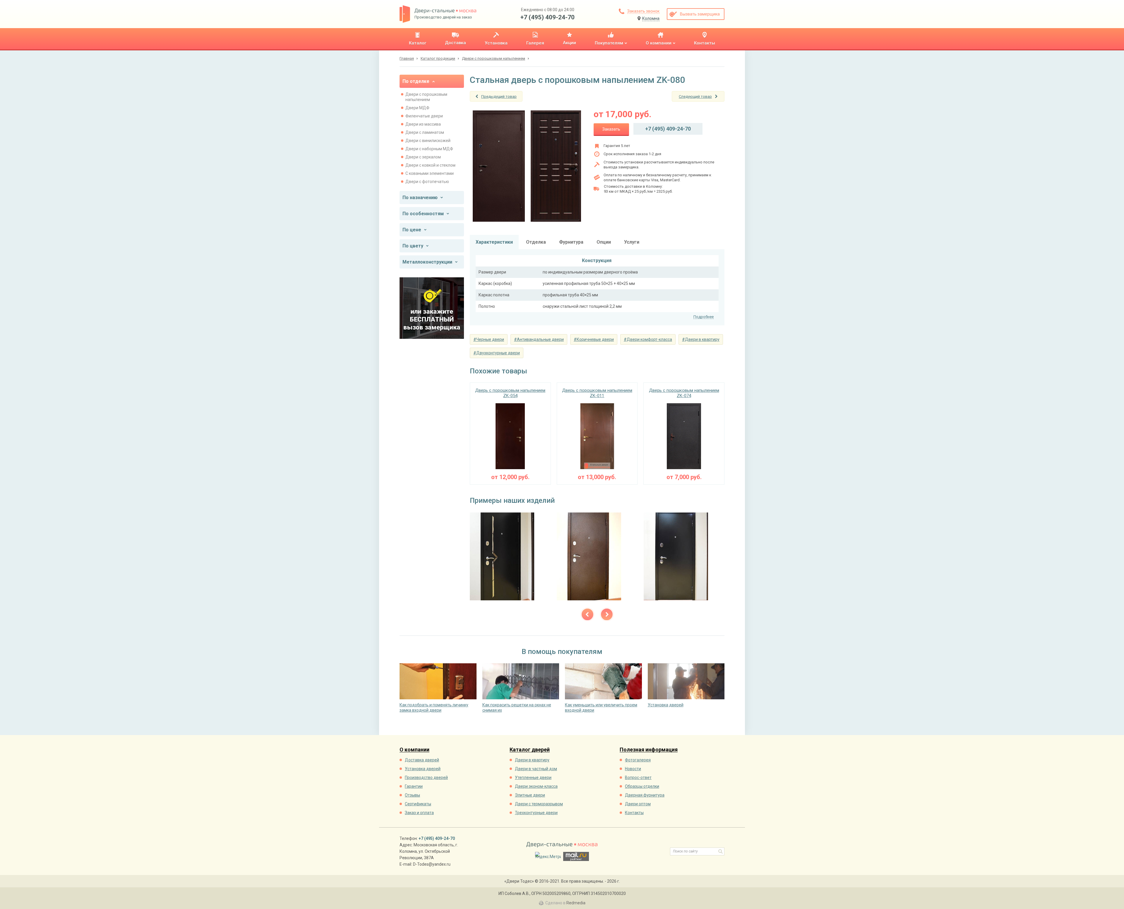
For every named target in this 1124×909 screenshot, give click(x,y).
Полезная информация (649, 749)
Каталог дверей (530, 749)
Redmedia (575, 903)
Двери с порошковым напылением (426, 97)
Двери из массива (423, 124)
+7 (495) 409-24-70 (547, 17)
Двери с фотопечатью (427, 181)
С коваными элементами (429, 173)
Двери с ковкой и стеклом (430, 165)
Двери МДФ (417, 107)
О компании (414, 749)
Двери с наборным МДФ (429, 148)
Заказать (611, 129)
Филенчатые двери (424, 116)
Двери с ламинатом (424, 132)
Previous (587, 614)
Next (606, 614)
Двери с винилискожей (427, 140)
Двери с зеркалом (423, 157)
